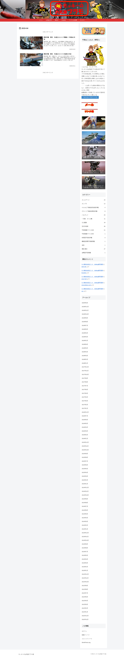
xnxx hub (84, 279)
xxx (82, 291)
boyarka (84, 273)
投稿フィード (86, 635)
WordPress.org (86, 642)
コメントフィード (87, 638)
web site (84, 266)
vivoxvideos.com (86, 285)
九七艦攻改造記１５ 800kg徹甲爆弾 (92, 264)
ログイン (84, 631)
